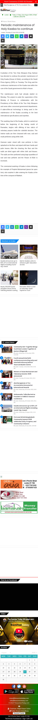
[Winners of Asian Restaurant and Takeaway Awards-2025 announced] (7, 374)
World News (11, 21)
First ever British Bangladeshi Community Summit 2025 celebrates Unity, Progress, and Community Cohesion (25, 420)
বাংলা (36, 5)
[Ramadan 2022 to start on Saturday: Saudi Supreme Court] (28, 277)
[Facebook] (3, 36)
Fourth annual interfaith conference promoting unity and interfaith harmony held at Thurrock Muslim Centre (25, 361)
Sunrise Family (19, 713)
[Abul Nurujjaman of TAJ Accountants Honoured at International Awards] (7, 385)
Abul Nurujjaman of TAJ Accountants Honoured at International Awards (23, 385)
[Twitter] (7, 36)
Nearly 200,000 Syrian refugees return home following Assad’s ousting (9, 288)
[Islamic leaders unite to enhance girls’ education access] (28, 252)
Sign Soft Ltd (27, 719)
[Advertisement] (19, 201)
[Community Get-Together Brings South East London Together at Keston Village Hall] (7, 349)
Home (4, 21)
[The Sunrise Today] (8, 10)
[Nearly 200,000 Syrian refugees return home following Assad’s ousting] (9, 277)
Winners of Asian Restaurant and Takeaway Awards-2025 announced (25, 374)
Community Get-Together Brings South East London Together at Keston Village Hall (25, 349)
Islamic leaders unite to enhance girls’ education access (28, 263)
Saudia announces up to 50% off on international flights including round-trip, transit (9, 263)
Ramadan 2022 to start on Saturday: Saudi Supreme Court (27, 288)
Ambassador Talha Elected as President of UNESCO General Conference (24, 396)
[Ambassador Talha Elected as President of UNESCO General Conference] (7, 397)
